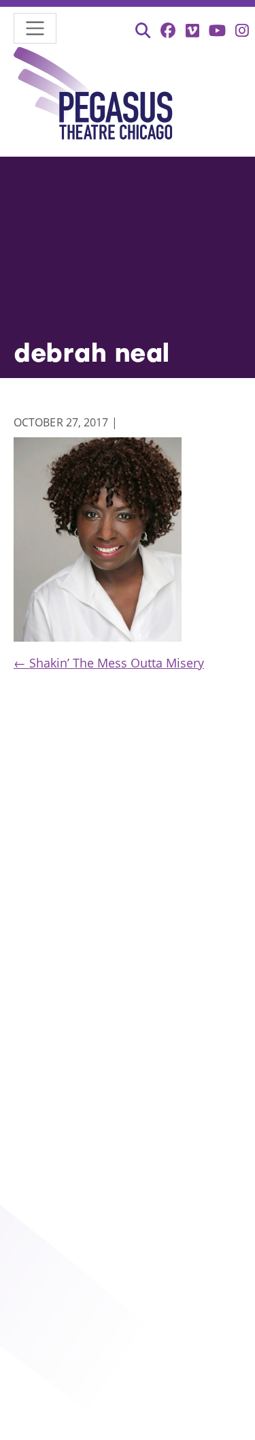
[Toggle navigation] (35, 28)
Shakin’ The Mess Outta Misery (109, 663)
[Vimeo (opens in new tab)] (192, 30)
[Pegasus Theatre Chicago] (93, 96)
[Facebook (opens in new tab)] (168, 30)
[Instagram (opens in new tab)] (242, 30)
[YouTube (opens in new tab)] (217, 30)
